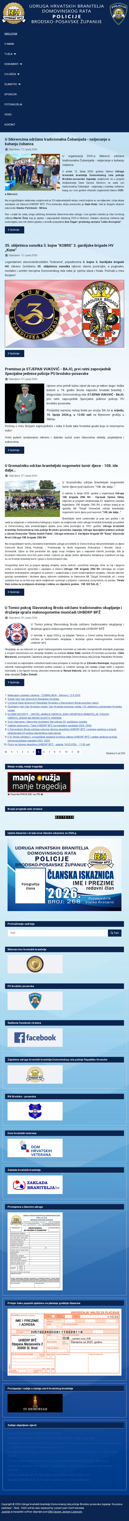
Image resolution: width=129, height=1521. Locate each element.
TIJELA (8, 53)
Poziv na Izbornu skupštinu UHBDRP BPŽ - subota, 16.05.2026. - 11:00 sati (49, 744)
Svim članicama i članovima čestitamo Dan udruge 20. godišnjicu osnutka (47, 721)
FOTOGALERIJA (13, 104)
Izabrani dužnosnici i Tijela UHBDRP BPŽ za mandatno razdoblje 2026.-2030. (50, 725)
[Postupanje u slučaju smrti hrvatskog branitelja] (35, 1403)
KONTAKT (9, 124)
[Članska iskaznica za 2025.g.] (64, 874)
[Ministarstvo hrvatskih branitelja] (35, 963)
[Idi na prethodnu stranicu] (12, 752)
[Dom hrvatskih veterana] (35, 1147)
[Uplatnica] (64, 1341)
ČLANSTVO (10, 84)
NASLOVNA (10, 33)
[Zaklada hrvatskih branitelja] (35, 1184)
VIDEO (8, 114)
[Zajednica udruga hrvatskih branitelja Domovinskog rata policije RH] (35, 1074)
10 (66, 751)
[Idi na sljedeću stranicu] (72, 752)
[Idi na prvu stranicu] (6, 752)
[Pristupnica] (35, 1251)
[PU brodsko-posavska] (35, 1000)
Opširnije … (15, 229)
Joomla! (5, 1511)
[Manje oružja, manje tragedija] (39, 782)
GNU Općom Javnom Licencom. (65, 1511)
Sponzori (10, 94)
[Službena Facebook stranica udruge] (35, 1037)
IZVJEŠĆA (10, 74)
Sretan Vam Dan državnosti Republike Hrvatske (33, 699)
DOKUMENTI (11, 64)
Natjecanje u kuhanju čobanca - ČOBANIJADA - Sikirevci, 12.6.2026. (44, 695)
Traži (116, 932)
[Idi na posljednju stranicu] (78, 752)
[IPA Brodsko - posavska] (35, 1110)
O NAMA (9, 43)
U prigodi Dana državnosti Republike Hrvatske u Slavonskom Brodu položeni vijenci (53, 702)
